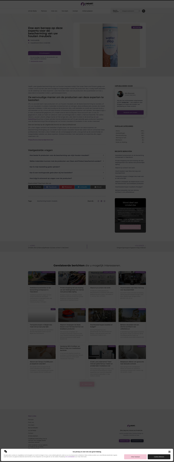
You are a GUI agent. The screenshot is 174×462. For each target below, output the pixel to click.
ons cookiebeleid (69, 456)
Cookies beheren (159, 456)
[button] (169, 452)
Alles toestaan (135, 456)
